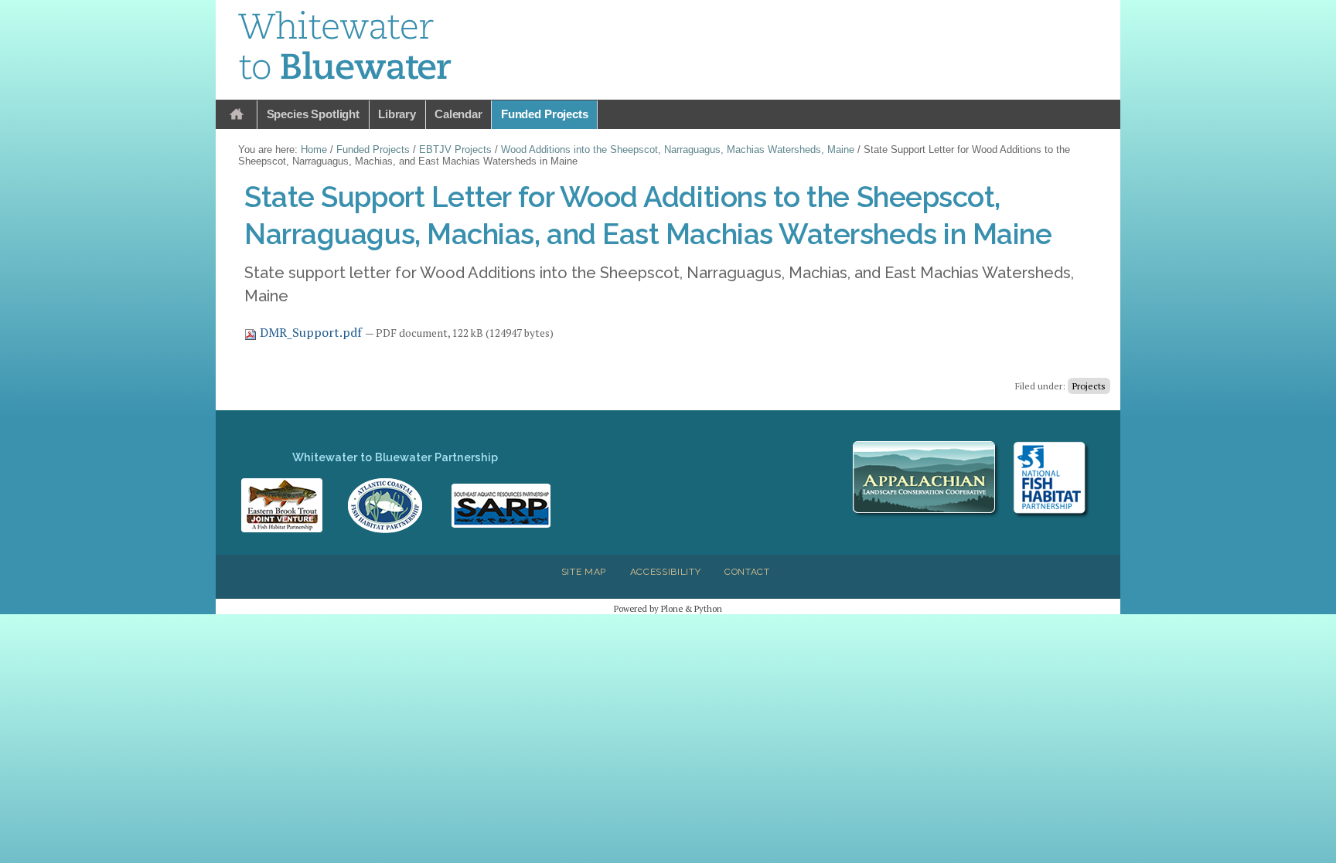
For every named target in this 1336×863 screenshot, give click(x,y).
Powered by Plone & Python (668, 608)
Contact (747, 571)
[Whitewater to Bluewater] (345, 48)
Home (236, 114)
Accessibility (665, 571)
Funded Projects (544, 114)
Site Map (583, 571)
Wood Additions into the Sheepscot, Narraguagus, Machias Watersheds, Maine (677, 149)
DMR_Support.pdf (311, 332)
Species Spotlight (313, 114)
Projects (1089, 386)
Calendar (458, 114)
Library (397, 114)
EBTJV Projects (455, 149)
